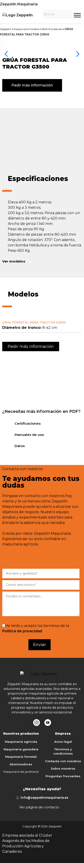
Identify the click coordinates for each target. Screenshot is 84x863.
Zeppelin (5, 29)
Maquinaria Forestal (26, 29)
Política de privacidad (22, 631)
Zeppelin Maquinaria (19, 4)
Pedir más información (32, 85)
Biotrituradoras (52, 29)
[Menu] (77, 15)
